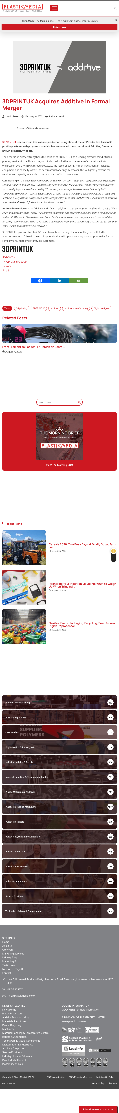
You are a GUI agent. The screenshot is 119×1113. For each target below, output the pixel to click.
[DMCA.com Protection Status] (99, 1050)
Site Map (112, 1083)
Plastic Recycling (11, 1025)
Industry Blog (9, 957)
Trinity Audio (32, 128)
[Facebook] (40, 280)
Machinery (8, 1029)
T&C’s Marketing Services (80, 1077)
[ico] (99, 1039)
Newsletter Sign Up (13, 969)
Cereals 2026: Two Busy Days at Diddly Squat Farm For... (82, 545)
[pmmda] (92, 1030)
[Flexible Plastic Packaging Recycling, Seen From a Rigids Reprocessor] (24, 626)
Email (5, 270)
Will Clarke (12, 116)
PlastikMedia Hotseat (14, 1060)
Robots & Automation (14, 1036)
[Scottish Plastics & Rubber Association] (77, 1039)
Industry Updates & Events (17, 1056)
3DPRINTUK (9, 142)
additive (55, 308)
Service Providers (12, 1052)
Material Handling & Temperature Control (25, 1032)
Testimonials (9, 965)
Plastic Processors (12, 1013)
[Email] (78, 280)
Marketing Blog (10, 961)
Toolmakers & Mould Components (21, 1040)
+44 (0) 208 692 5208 (14, 261)
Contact (6, 973)
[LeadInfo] (73, 1050)
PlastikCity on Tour (12, 1063)
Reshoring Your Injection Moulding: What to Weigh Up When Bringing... (82, 585)
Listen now (59, 27)
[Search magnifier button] (79, 402)
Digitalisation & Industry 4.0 (17, 1044)
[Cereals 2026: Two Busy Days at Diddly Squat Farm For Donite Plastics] (24, 547)
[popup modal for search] (116, 8)
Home (5, 941)
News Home (9, 1009)
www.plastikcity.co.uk (74, 1021)
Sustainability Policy (105, 1077)
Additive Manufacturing (15, 1017)
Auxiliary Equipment (13, 1048)
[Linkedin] (59, 280)
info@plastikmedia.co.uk (21, 995)
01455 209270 (15, 989)
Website (7, 266)
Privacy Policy (98, 1083)
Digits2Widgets (101, 308)
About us (7, 945)
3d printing (21, 308)
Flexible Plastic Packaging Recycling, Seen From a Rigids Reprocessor (82, 624)
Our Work (7, 949)
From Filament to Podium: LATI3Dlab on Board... (33, 347)
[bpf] (72, 1030)
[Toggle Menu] (54, 8)
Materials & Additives (14, 1021)
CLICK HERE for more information (80, 1009)
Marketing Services (13, 953)
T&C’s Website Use (55, 1077)
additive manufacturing (76, 308)
